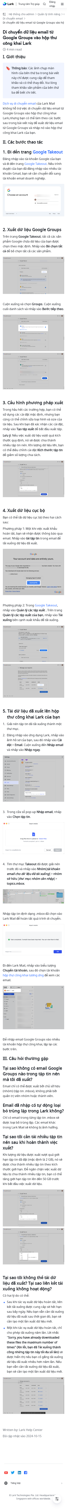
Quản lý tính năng (49, 14)
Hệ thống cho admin (21, 14)
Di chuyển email (13, 19)
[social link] (7, 1472)
